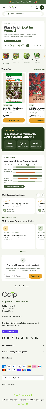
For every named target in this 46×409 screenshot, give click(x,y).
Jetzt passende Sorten (12, 41)
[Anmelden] (37, 7)
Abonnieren (35, 276)
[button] (42, 7)
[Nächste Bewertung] (43, 195)
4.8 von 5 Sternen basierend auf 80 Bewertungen (23, 400)
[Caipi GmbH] (12, 7)
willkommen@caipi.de (12, 316)
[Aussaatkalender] (32, 7)
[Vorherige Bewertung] (38, 195)
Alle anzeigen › (39, 69)
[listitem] (5, 58)
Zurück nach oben (22, 286)
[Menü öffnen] (4, 7)
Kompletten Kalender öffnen (14, 186)
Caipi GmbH (11, 385)
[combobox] (23, 13)
